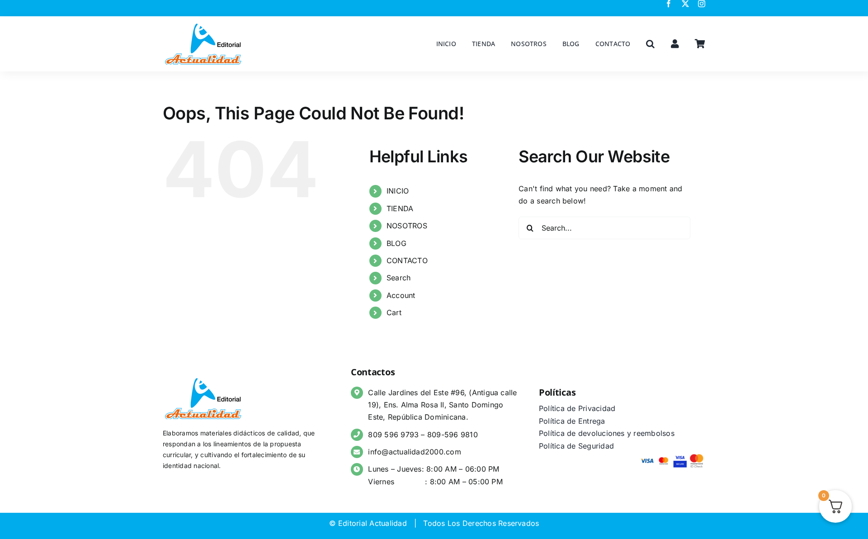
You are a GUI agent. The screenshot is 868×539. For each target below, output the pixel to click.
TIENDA (400, 208)
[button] (650, 44)
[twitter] (685, 3)
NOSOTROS (407, 225)
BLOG (396, 243)
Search (398, 277)
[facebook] (668, 3)
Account (401, 295)
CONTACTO (407, 260)
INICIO (398, 190)
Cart (394, 312)
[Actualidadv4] (203, 24)
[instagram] (701, 3)
